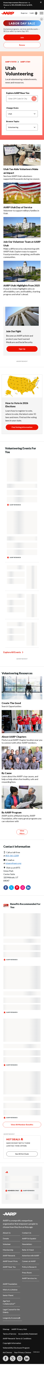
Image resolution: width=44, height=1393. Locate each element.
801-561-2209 (12, 855)
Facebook (5, 887)
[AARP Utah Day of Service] (22, 193)
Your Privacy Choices (22, 1352)
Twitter (11, 887)
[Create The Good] (22, 687)
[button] (41, 13)
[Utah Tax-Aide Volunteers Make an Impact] (22, 155)
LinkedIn (28, 887)
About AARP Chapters (14, 736)
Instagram (22, 887)
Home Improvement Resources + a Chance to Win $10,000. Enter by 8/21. (17, 4)
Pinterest (17, 887)
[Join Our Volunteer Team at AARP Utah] (22, 227)
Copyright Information (12, 1343)
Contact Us (26, 1233)
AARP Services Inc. (29, 1278)
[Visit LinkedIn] (27, 1358)
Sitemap (6, 1329)
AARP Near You (9, 1267)
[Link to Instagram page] (20, 1358)
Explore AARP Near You (17, 93)
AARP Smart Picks (10, 1261)
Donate (6, 1238)
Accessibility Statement (27, 1334)
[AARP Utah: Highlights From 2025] (22, 271)
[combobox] (22, 98)
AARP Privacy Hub (19, 1329)
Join (22, 37)
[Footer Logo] (22, 1214)
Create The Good (11, 703)
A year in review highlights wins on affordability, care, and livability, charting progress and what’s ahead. (21, 291)
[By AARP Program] (22, 797)
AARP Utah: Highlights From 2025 (21, 285)
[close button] (41, 19)
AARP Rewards (9, 1255)
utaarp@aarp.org (13, 863)
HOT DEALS (13, 1139)
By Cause (7, 773)
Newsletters (27, 1244)
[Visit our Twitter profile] (12, 1358)
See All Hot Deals (22, 1154)
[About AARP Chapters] (22, 721)
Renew (22, 45)
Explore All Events (12, 652)
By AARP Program (11, 812)
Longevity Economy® (11, 1318)
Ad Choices (7, 1352)
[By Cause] (22, 758)
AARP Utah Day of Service (17, 207)
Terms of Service (9, 1334)
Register (24, 13)
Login (32, 13)
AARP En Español (29, 1238)
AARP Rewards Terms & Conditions (17, 1338)
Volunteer (7, 1244)
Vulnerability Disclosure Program (16, 1348)
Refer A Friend (28, 1250)
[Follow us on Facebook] (5, 1358)
